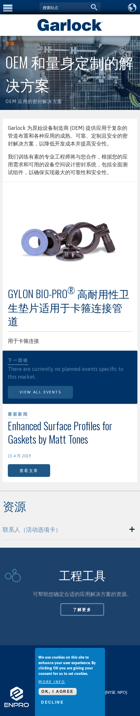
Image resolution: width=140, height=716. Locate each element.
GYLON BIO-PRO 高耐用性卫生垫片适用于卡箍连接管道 (68, 307)
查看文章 (29, 470)
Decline (52, 702)
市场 (10, 43)
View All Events (40, 392)
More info (51, 682)
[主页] (70, 30)
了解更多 (82, 609)
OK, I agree (57, 691)
